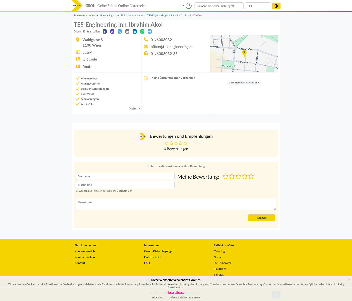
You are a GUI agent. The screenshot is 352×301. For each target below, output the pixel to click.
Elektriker (220, 268)
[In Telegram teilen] (150, 31)
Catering (219, 251)
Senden (262, 217)
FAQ (147, 262)
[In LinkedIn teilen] (135, 31)
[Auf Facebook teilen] (105, 31)
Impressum (151, 245)
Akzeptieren (176, 292)
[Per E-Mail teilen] (127, 31)
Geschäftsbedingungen (159, 251)
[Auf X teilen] (120, 31)
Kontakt (79, 262)
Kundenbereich (84, 251)
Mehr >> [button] (134, 108)
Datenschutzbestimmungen (184, 297)
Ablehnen (157, 297)
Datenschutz (152, 257)
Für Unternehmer (86, 245)
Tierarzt (219, 274)
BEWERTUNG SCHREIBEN (244, 82)
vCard (87, 52)
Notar (217, 257)
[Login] (187, 6)
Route (87, 66)
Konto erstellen (84, 257)
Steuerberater (222, 262)
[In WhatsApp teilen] (142, 31)
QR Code (89, 59)
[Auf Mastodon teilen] (112, 31)
